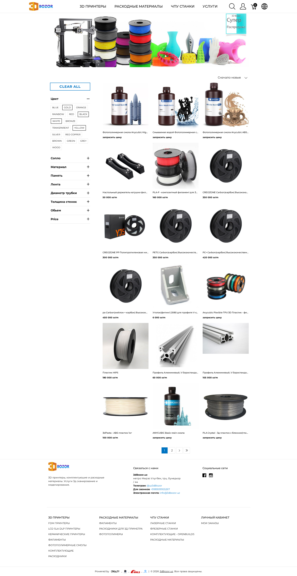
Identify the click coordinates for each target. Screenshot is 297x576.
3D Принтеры (93, 6)
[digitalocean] (145, 571)
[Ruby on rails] (135, 571)
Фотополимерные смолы (67, 545)
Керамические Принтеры (66, 534)
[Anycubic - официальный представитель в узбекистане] (125, 571)
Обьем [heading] (56, 210)
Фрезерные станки (164, 528)
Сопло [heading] (55, 158)
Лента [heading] (55, 184)
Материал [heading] (58, 167)
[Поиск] (232, 6)
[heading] (70, 219)
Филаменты (57, 539)
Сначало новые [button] (230, 77)
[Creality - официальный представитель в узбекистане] (115, 571)
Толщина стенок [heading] (64, 201)
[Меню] (242, 6)
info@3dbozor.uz (170, 492)
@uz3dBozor (154, 485)
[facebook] (204, 476)
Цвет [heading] (54, 99)
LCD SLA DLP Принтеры (64, 528)
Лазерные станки (163, 523)
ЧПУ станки (182, 6)
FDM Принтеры (59, 523)
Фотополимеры (111, 534)
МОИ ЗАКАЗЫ (210, 523)
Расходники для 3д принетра (120, 528)
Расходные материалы (138, 6)
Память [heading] (56, 175)
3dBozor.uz (166, 571)
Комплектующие (61, 550)
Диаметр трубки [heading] (64, 193)
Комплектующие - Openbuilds (172, 534)
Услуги (210, 6)
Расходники (57, 556)
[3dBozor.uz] (41, 6)
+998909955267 (160, 489)
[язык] (264, 6)
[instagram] (211, 476)
